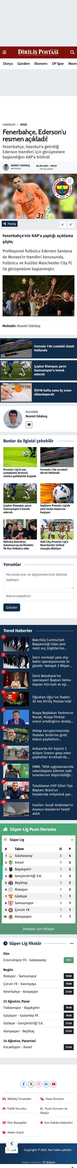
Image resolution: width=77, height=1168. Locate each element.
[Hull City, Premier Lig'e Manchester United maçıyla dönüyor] (57, 529)
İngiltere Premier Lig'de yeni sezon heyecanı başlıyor (55, 509)
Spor (23, 124)
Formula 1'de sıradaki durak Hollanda (54, 471)
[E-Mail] (29, 424)
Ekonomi (40, 63)
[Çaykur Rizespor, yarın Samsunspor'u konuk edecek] (20, 493)
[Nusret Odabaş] (12, 419)
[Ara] (72, 52)
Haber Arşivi (16, 1132)
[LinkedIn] (46, 1084)
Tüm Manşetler (17, 1122)
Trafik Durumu (16, 1108)
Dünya (8, 63)
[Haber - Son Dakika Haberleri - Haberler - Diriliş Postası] (38, 52)
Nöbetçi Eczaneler (19, 1099)
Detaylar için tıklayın (38, 929)
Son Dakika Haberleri (58, 1122)
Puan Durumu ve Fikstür (54, 1111)
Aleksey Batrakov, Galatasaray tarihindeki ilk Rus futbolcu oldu (18, 545)
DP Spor (58, 63)
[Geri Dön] (12, 1144)
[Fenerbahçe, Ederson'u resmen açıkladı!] (38, 196)
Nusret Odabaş (36, 416)
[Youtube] (53, 1084)
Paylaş (12, 224)
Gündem (23, 63)
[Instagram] (38, 1084)
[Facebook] (23, 1084)
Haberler (9, 124)
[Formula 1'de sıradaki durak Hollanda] (57, 457)
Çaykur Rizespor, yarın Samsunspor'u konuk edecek (17, 509)
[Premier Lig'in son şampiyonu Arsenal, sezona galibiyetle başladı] (20, 457)
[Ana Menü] (4, 52)
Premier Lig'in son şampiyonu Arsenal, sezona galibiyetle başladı (19, 473)
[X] (31, 1084)
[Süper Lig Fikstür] (72, 943)
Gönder (11, 607)
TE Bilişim (48, 1162)
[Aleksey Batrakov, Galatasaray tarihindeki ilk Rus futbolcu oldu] (20, 529)
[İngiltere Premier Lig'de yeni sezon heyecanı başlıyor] (57, 493)
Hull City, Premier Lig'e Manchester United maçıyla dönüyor (54, 545)
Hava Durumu (55, 1099)
